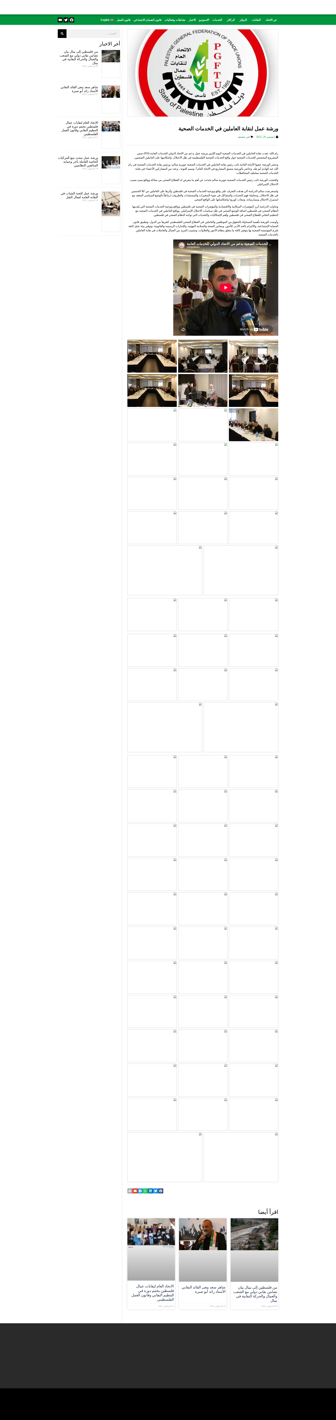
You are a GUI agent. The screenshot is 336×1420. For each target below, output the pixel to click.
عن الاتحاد (271, 19)
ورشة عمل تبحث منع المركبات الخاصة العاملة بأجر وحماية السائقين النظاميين (78, 161)
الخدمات (217, 19)
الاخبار (192, 19)
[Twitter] (66, 19)
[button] (270, 20)
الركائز (231, 19)
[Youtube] (60, 19)
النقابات (256, 19)
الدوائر (243, 19)
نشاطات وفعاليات (175, 19)
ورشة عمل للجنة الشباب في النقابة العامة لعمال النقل (79, 195)
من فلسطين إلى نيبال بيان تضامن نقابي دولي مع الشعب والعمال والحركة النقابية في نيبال (255, 1294)
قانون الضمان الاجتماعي (148, 19)
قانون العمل (124, 19)
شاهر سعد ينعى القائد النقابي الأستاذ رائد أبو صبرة (204, 1289)
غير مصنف (243, 136)
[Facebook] (71, 19)
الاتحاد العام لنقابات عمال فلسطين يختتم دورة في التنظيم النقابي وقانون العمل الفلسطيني (152, 1293)
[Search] (62, 33)
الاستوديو (204, 19)
